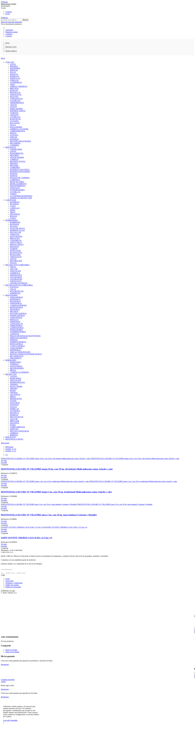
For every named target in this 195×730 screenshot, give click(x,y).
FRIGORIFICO (15, 358)
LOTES (13, 218)
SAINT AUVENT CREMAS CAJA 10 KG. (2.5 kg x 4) (26, 538)
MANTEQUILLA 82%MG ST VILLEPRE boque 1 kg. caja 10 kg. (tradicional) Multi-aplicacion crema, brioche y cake (56, 492)
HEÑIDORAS (15, 350)
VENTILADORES (17, 157)
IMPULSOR (14, 421)
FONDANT (14, 405)
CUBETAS (14, 113)
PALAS (13, 72)
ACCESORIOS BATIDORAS (21, 196)
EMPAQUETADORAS (18, 338)
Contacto (8, 12)
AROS (12, 84)
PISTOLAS (14, 320)
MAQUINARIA (11, 295)
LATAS (13, 64)
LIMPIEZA (14, 433)
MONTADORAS (16, 344)
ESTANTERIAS (16, 366)
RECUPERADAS (16, 356)
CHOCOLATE (15, 271)
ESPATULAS (15, 78)
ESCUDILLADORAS (18, 313)
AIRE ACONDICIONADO (20, 352)
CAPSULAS (14, 208)
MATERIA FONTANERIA (20, 172)
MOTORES (14, 155)
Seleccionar (5, 443)
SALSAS (13, 407)
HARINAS (14, 415)
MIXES (13, 397)
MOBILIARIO (10, 360)
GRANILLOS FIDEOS (18, 283)
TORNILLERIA (16, 149)
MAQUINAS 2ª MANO (14, 439)
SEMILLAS (14, 409)
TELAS (13, 125)
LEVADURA (15, 411)
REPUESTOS (10, 147)
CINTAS (13, 259)
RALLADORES (16, 127)
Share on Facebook (12, 652)
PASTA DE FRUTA (17, 228)
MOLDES (13, 66)
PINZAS (13, 133)
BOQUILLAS (15, 92)
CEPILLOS (14, 80)
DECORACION (16, 261)
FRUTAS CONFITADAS (19, 431)
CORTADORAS (16, 317)
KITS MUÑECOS (16, 291)
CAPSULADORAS (17, 346)
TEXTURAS (15, 403)
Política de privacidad (13, 587)
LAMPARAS (15, 180)
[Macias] (4, 2)
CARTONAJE (10, 200)
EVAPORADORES (17, 190)
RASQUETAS (15, 119)
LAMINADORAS (17, 328)
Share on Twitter (11, 650)
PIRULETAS (15, 238)
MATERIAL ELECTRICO (20, 170)
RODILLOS (14, 76)
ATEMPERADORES (18, 332)
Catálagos (8, 34)
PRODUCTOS (10, 374)
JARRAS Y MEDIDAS (18, 86)
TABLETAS (14, 234)
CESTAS (13, 105)
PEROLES (14, 70)
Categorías (9, 30)
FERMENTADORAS (18, 342)
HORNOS (14, 340)
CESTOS (13, 107)
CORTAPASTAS (16, 99)
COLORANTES (16, 279)
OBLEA (13, 267)
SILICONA (14, 97)
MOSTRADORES (17, 368)
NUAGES (13, 226)
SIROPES (13, 388)
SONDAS (13, 176)
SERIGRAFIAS (16, 275)
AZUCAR (14, 269)
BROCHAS (14, 88)
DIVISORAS (15, 309)
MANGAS (14, 90)
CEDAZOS (14, 115)
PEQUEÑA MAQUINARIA (20, 141)
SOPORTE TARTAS (17, 111)
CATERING (14, 145)
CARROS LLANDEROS (19, 372)
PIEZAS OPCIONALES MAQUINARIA (25, 336)
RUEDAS (13, 174)
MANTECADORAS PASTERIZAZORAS (26, 354)
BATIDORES (15, 68)
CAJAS (13, 206)
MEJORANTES (16, 399)
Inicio (3, 58)
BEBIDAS (14, 435)
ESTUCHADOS (16, 236)
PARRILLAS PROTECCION (21, 198)
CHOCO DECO (16, 242)
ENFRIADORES (16, 330)
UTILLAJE (9, 62)
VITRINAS (14, 364)
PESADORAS (15, 301)
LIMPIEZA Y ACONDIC (19, 129)
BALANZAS (15, 123)
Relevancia (9, 447)
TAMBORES (15, 167)
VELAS (13, 289)
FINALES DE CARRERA (20, 178)
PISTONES (14, 165)
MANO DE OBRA (17, 182)
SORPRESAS (15, 293)
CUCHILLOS (15, 101)
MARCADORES (16, 109)
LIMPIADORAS (16, 326)
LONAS (13, 151)
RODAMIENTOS (16, 153)
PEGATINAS (15, 214)
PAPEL (12, 210)
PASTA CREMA (16, 386)
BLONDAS (14, 204)
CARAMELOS (15, 240)
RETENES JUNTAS (17, 161)
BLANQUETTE (16, 253)
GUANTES (14, 121)
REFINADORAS (16, 307)
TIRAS (12, 212)
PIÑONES (14, 163)
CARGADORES (16, 348)
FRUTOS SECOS (16, 417)
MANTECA (14, 413)
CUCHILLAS (15, 117)
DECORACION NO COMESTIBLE (19, 285)
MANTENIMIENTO (18, 186)
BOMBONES (15, 222)
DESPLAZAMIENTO (18, 184)
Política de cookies (12, 585)
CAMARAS (14, 334)
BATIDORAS (15, 299)
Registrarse (5, 664)
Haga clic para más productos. (11, 22)
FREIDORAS (15, 322)
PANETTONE (15, 251)
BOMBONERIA (11, 220)
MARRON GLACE (17, 230)
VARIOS (13, 194)
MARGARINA (15, 378)
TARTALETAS (15, 95)
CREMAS (13, 392)
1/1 (6, 455)
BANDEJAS (14, 202)
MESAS (13, 370)
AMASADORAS (16, 297)
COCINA (13, 376)
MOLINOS (14, 311)
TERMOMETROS (17, 103)
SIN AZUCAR (15, 232)
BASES (13, 390)
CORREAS (14, 159)
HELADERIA (15, 143)
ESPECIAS (14, 429)
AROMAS (14, 384)
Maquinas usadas (11, 32)
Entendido (13, 720)
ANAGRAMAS (16, 277)
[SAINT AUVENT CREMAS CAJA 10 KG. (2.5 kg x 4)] (44, 527)
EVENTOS (14, 287)
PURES (13, 425)
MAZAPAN (14, 247)
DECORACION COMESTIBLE (17, 265)
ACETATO (14, 135)
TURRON (14, 249)
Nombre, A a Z (10, 449)
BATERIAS (14, 139)
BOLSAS (13, 216)
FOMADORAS (16, 303)
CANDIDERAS (16, 82)
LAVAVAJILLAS (16, 324)
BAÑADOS (14, 224)
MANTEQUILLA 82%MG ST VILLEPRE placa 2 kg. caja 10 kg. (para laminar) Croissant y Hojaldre (49, 515)
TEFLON (13, 137)
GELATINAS (15, 395)
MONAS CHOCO (17, 245)
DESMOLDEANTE (17, 382)
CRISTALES (15, 188)
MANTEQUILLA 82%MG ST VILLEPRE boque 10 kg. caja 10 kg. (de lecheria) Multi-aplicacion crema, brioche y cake (57, 469)
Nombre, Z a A (10, 451)
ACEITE (13, 401)
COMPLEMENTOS (17, 131)
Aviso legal (9, 581)
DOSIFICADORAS (17, 315)
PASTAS (13, 263)
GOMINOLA (15, 273)
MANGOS (14, 74)
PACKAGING (15, 255)
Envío (7, 14)
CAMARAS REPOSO (18, 305)
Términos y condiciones (13, 583)
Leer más (6, 720)
